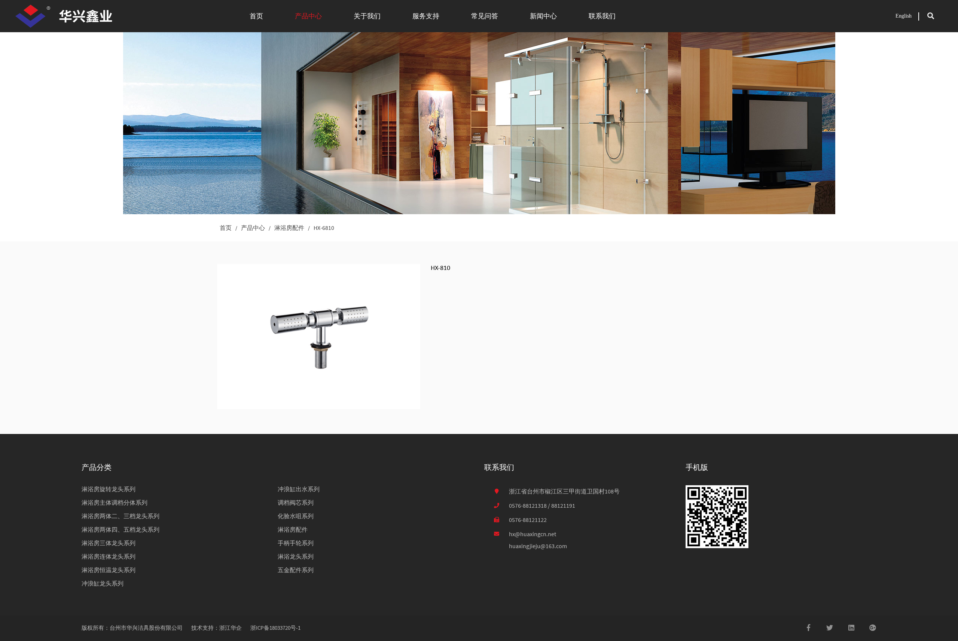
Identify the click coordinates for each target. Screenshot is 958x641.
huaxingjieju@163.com (538, 546)
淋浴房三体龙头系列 (108, 543)
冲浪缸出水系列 (299, 489)
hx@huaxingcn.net (532, 534)
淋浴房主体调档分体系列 (114, 502)
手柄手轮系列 (296, 543)
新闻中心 (543, 16)
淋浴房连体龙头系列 (108, 556)
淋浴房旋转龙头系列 (108, 489)
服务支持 (425, 16)
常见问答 (484, 16)
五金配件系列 (296, 570)
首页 (256, 16)
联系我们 (602, 16)
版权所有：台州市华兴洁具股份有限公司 (132, 627)
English (904, 16)
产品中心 (308, 16)
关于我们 (367, 16)
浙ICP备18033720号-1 (275, 627)
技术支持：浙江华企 (216, 627)
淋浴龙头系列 (296, 556)
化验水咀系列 (296, 516)
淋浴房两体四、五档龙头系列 (120, 529)
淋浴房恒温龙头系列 (108, 570)
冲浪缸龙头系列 (102, 583)
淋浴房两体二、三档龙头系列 (120, 516)
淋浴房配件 (289, 227)
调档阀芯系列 (296, 502)
